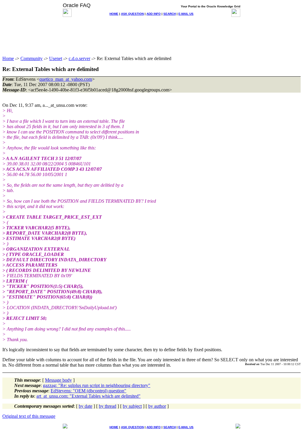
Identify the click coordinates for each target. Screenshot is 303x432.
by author (157, 406)
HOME (113, 13)
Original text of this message (28, 416)
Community (31, 58)
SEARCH (169, 13)
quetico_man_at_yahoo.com (65, 79)
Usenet (55, 58)
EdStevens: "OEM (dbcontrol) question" (88, 390)
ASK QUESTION (132, 13)
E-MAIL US (186, 13)
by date (85, 406)
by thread (107, 406)
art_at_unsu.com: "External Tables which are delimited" (88, 396)
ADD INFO (153, 13)
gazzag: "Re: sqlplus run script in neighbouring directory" (96, 385)
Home (8, 58)
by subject (132, 406)
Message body (58, 380)
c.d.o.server (79, 58)
